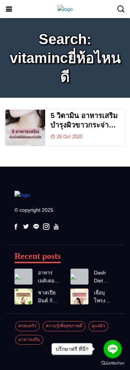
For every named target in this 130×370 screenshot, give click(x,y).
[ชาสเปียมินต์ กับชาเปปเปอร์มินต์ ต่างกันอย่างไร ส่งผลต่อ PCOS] (23, 297)
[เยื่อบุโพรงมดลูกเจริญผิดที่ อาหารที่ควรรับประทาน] (79, 297)
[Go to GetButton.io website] (112, 363)
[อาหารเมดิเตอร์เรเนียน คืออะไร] (23, 277)
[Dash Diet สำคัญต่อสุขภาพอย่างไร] (79, 277)
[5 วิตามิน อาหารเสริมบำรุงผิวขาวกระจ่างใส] (25, 128)
